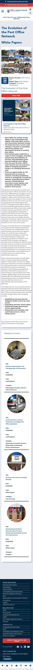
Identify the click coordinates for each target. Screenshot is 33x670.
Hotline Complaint (9, 636)
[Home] (17, 12)
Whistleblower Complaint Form (17, 1)
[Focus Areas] (21, 666)
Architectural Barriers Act (11, 615)
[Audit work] (7, 666)
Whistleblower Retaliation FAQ (13, 631)
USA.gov (5, 621)
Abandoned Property (10, 585)
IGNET (5, 617)
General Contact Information (12, 634)
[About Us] (2, 666)
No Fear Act (7, 612)
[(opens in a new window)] (16, 111)
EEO (4, 596)
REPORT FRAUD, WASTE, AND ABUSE (17, 640)
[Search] (30, 14)
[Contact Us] (30, 666)
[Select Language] (30, 10)
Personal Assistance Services (12, 594)
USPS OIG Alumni (8, 605)
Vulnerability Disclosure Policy (13, 591)
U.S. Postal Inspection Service (12, 619)
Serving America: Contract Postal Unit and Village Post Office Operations (15, 422)
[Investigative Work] (12, 666)
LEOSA (5, 602)
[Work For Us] (26, 666)
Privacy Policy (7, 589)
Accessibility (7, 587)
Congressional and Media (11, 627)
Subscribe (7, 659)
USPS (4, 610)
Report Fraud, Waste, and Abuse (17, 5)
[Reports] (16, 666)
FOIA (4, 629)
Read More (7, 132)
